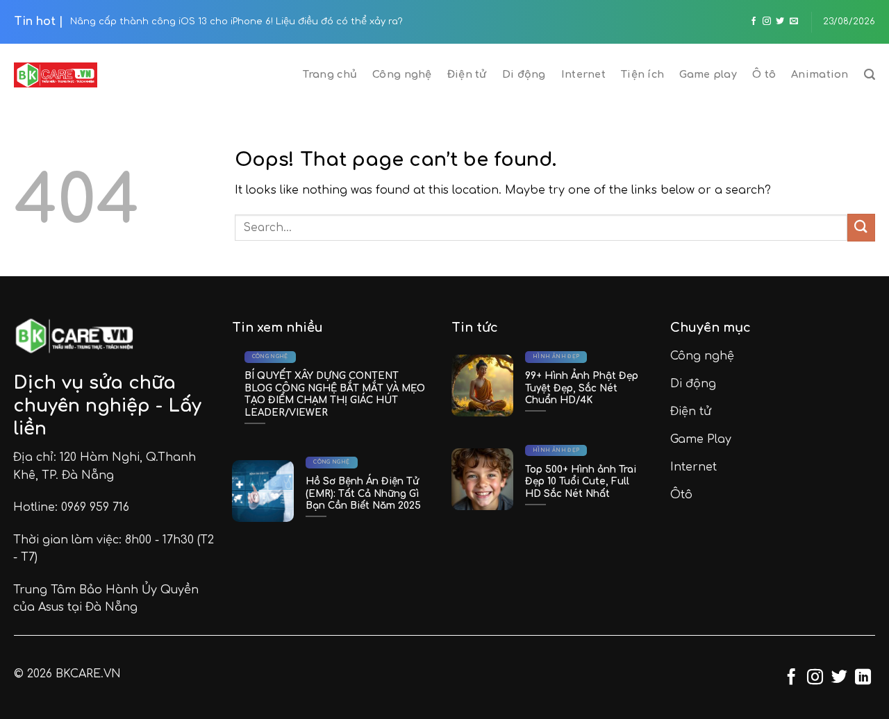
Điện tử (467, 74)
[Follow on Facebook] (753, 21)
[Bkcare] (55, 74)
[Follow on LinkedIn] (863, 678)
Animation (820, 74)
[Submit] (861, 227)
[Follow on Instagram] (767, 21)
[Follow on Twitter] (780, 21)
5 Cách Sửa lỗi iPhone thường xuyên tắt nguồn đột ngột (381, 21)
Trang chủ (330, 74)
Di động (524, 74)
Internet (583, 74)
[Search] (869, 74)
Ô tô (764, 74)
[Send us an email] (794, 21)
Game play (708, 74)
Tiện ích (642, 74)
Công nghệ (402, 74)
